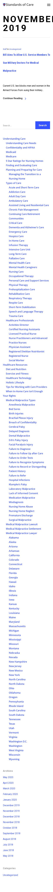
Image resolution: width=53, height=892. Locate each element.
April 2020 (8, 782)
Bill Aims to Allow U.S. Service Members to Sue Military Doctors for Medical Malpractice (26, 62)
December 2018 (11, 816)
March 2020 (9, 788)
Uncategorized (15, 49)
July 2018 (8, 844)
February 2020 (10, 794)
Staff (5, 49)
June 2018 (8, 850)
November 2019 (11, 811)
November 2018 (11, 822)
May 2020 (8, 777)
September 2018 (11, 833)
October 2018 (10, 827)
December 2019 (11, 805)
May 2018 (8, 855)
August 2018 (9, 839)
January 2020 (10, 799)
